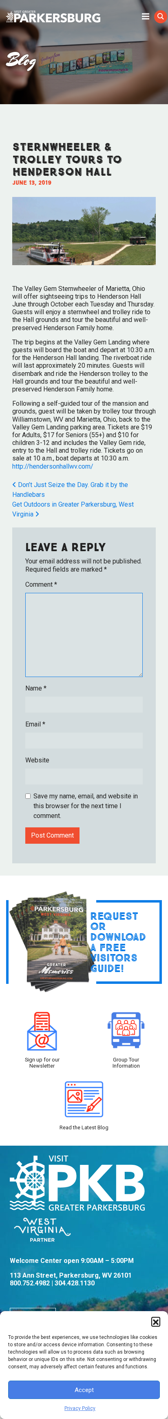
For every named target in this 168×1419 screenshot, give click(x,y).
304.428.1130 (75, 1283)
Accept (84, 1390)
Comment (41, 584)
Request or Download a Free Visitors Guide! (118, 942)
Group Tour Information (126, 1063)
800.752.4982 (30, 1283)
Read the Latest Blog (84, 1127)
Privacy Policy (79, 1408)
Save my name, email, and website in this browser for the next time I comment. (85, 806)
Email (35, 724)
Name (35, 688)
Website (37, 760)
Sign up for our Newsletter (42, 1063)
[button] (156, 1321)
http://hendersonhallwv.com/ (52, 466)
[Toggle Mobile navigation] (145, 16)
